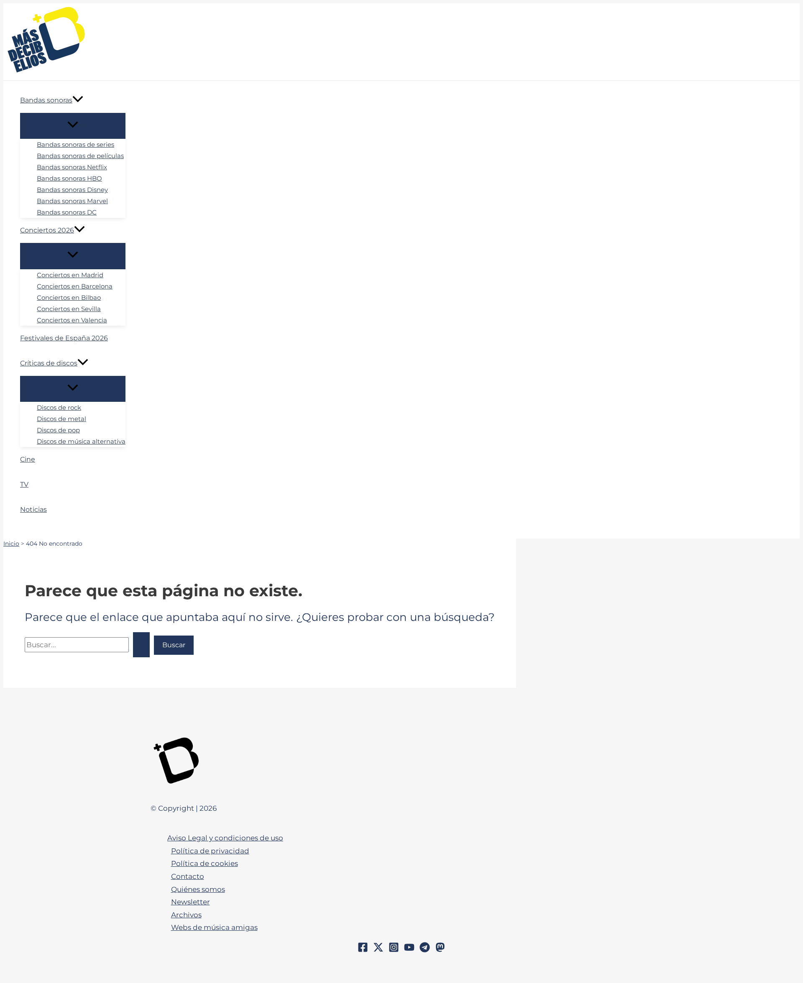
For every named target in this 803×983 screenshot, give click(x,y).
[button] (77, 100)
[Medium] (440, 950)
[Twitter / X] (378, 950)
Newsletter (190, 902)
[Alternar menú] (72, 125)
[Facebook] (363, 950)
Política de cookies (204, 863)
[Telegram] (424, 950)
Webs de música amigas (214, 927)
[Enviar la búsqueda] (141, 645)
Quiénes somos (198, 889)
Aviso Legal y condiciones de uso (225, 838)
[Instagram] (394, 950)
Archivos (186, 915)
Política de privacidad (210, 851)
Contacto (187, 876)
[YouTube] (409, 950)
